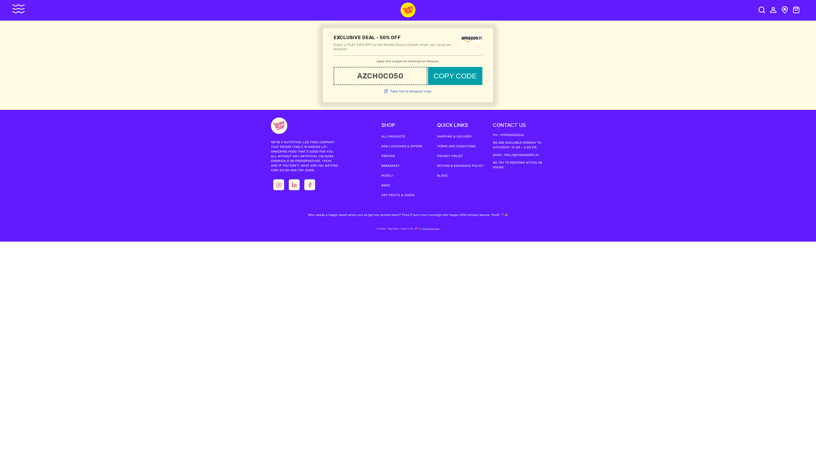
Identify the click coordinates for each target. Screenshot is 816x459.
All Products (393, 136)
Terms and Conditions (456, 146)
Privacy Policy (450, 156)
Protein (388, 156)
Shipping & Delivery (454, 136)
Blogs (442, 175)
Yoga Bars (393, 228)
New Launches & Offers (401, 146)
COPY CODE (455, 76)
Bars (385, 185)
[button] (21, 8)
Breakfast (390, 166)
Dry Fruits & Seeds (398, 195)
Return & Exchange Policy (460, 166)
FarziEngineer (430, 228)
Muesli (387, 175)
